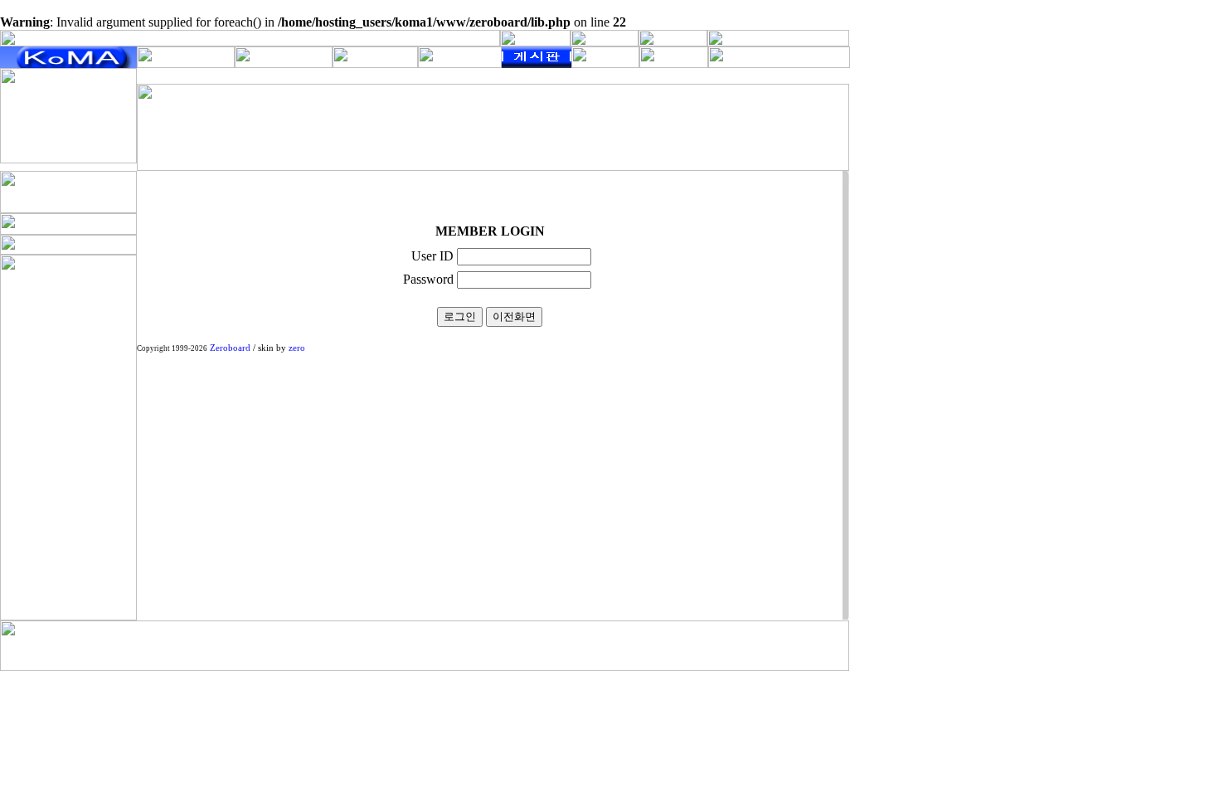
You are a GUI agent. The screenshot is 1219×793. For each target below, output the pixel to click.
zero (297, 348)
